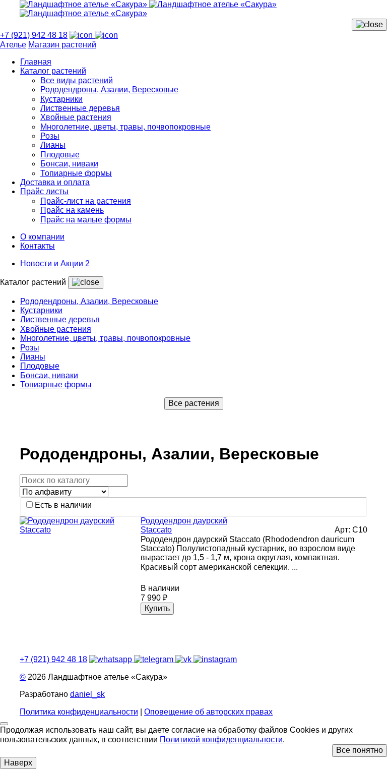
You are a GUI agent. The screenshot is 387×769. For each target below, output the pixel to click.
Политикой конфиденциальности (221, 739)
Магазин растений (62, 44)
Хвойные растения (75, 117)
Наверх (18, 762)
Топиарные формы (76, 173)
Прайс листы (44, 191)
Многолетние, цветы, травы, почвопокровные (125, 127)
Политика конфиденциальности (79, 711)
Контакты (37, 246)
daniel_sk (87, 694)
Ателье (13, 44)
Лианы (53, 145)
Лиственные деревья (80, 108)
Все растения (193, 403)
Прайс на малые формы (86, 219)
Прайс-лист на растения (85, 201)
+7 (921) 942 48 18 (34, 35)
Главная (35, 61)
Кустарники (61, 99)
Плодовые (60, 154)
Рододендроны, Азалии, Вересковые (109, 89)
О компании (42, 236)
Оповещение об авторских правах (208, 711)
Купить (157, 608)
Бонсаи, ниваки (69, 163)
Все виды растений (76, 80)
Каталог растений (53, 71)
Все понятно (359, 750)
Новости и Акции (55, 263)
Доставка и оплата (55, 182)
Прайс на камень (72, 210)
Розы (49, 136)
